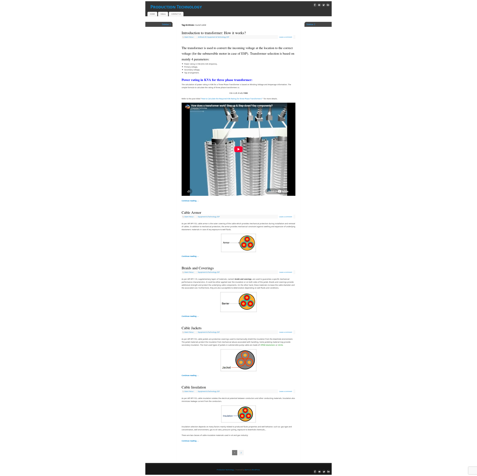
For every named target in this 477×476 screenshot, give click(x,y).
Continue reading (190, 201)
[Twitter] (323, 5)
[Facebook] (315, 5)
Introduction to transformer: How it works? (214, 32)
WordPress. (256, 470)
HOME (152, 14)
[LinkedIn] (328, 5)
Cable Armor (191, 212)
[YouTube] (319, 5)
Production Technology (176, 7)
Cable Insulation (194, 386)
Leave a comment (285, 37)
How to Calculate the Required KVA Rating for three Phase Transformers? (231, 98)
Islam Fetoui (189, 37)
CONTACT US (176, 14)
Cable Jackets (192, 327)
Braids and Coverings (198, 267)
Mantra (247, 470)
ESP (227, 37)
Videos (163, 14)
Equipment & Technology (216, 37)
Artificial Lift (202, 37)
